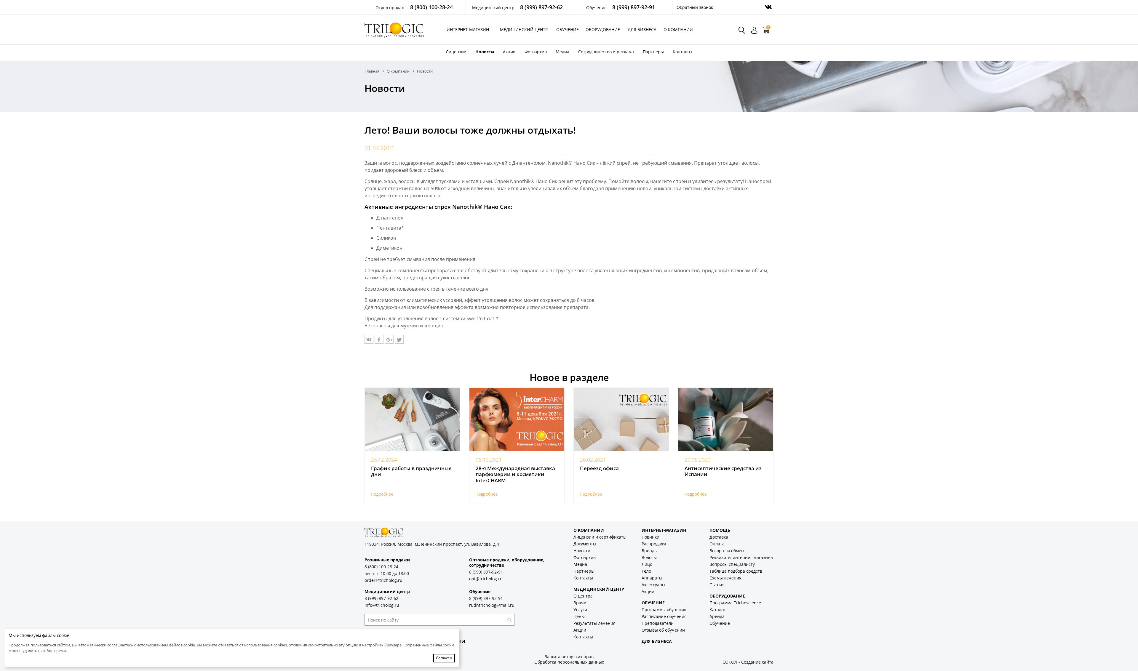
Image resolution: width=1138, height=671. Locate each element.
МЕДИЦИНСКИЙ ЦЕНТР (598, 589)
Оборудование (603, 29)
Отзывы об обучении (663, 630)
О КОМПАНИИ (588, 530)
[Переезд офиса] (621, 419)
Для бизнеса (642, 29)
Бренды (650, 550)
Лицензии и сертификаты (599, 537)
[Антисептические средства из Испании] (725, 419)
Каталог (717, 609)
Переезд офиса (599, 468)
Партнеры (653, 52)
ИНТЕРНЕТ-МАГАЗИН (664, 530)
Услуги (580, 609)
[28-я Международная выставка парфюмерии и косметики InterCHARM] (517, 419)
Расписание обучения (664, 616)
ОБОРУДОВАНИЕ (727, 596)
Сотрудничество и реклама (606, 52)
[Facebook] (379, 339)
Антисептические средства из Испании (723, 471)
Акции (509, 52)
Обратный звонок (695, 7)
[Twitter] (399, 339)
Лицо (647, 564)
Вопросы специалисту (732, 564)
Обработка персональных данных (569, 662)
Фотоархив (536, 52)
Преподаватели (658, 623)
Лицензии (456, 52)
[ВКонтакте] (369, 339)
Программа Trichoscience (735, 603)
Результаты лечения (594, 623)
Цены (579, 616)
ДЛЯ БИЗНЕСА (657, 641)
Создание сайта (757, 662)
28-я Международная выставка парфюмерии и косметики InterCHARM (515, 474)
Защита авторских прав (569, 656)
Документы (584, 544)
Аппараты (652, 578)
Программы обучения (664, 609)
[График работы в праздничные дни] (412, 419)
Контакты (682, 52)
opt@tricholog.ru (486, 579)
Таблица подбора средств (735, 571)
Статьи (716, 584)
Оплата (717, 544)
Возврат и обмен (726, 550)
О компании (678, 29)
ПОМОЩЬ (719, 530)
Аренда (717, 616)
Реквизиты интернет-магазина (741, 557)
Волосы (649, 557)
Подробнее (382, 494)
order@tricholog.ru (383, 580)
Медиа (562, 52)
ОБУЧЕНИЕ (653, 603)
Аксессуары (653, 584)
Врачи (579, 603)
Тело (646, 571)
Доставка (718, 537)
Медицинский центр (524, 29)
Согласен (444, 657)
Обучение (567, 29)
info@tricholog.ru (382, 605)
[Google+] (389, 339)
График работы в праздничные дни (411, 471)
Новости (484, 52)
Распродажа (654, 544)
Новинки (650, 537)
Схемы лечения (725, 578)
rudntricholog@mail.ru (491, 605)
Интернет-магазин (468, 29)
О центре (583, 596)
